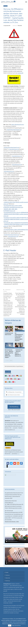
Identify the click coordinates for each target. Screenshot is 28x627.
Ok (9, 625)
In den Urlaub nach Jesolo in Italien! (13, 394)
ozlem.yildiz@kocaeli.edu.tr (17, 124)
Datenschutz (8, 577)
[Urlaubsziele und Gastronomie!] (9, 329)
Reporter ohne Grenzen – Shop (12, 521)
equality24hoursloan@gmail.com (14, 129)
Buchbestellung (14, 406)
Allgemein (6, 331)
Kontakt (7, 572)
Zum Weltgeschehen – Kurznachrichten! (14, 392)
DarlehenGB (20, 73)
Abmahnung (8, 580)
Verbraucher (5, 6)
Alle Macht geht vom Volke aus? (19, 331)
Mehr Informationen (16, 625)
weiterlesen (15, 453)
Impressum (8, 575)
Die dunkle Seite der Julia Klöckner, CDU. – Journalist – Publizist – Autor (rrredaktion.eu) (14, 427)
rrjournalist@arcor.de (14, 149)
